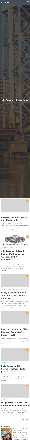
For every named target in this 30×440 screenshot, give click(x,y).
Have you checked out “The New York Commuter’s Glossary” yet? (14, 332)
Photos (8, 214)
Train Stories (10, 247)
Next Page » (25, 419)
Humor (3, 326)
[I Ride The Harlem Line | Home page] (8, 2)
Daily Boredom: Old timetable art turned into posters (13, 369)
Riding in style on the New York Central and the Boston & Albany (14, 295)
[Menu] (28, 2)
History (3, 214)
